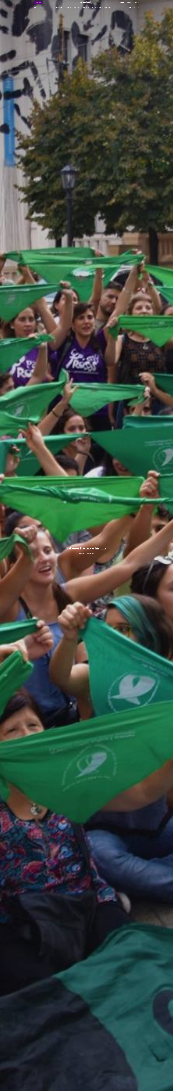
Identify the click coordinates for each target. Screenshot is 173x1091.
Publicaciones (85, 7)
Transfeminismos (86, 543)
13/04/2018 (81, 553)
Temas (67, 7)
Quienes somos (107, 7)
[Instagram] (135, 7)
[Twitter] (132, 7)
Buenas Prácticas (59, 7)
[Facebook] (130, 7)
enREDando (91, 553)
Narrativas (76, 7)
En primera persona (96, 7)
